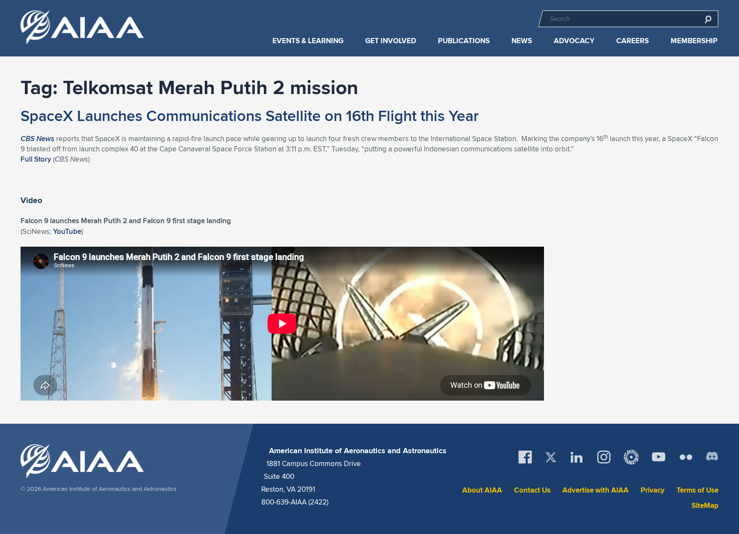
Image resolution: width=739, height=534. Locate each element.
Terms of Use (697, 490)
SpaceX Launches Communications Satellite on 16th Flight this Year (250, 115)
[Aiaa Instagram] (604, 457)
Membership (694, 40)
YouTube (67, 231)
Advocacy (574, 40)
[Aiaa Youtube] (658, 457)
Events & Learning (307, 40)
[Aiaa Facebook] (525, 457)
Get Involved (390, 40)
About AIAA (482, 490)
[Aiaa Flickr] (686, 457)
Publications (464, 40)
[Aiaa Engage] (631, 457)
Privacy (653, 490)
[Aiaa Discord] (712, 457)
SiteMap (705, 505)
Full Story (36, 159)
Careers (632, 40)
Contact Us (532, 490)
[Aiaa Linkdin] (576, 457)
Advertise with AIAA (595, 490)
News (521, 40)
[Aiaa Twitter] (551, 457)
